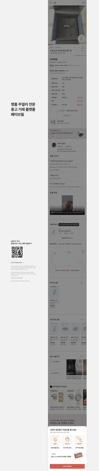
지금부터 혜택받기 (67, 466)
